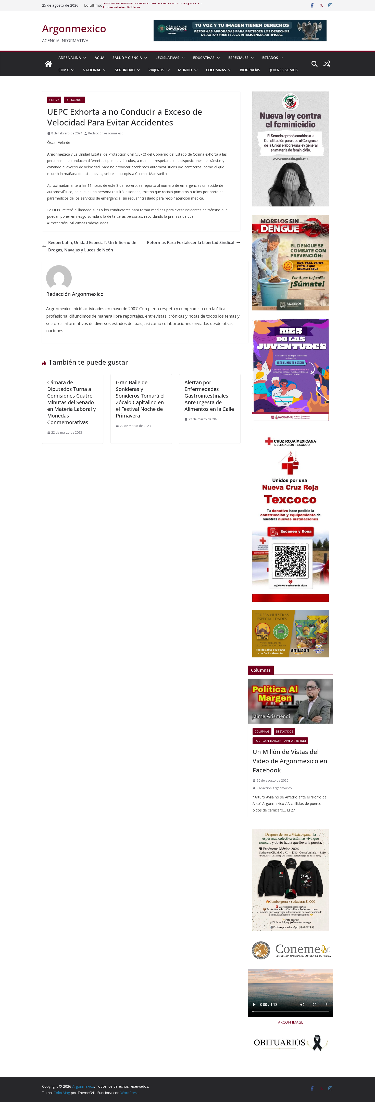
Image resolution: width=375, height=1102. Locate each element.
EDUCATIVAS (204, 57)
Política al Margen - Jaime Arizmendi (280, 741)
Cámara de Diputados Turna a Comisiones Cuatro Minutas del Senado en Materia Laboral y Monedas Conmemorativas (71, 402)
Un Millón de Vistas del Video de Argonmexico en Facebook (290, 760)
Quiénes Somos (283, 69)
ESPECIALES (238, 57)
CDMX (63, 69)
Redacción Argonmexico (105, 133)
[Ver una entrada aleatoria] (327, 64)
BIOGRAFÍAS (250, 69)
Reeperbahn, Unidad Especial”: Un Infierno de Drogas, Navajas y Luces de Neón (92, 246)
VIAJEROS (156, 69)
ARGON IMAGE (290, 1022)
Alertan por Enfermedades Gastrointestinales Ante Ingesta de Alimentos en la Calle (209, 395)
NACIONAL (92, 69)
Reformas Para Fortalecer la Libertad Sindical (190, 242)
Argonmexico (74, 28)
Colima (54, 100)
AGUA (99, 57)
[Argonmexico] (48, 64)
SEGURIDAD (125, 69)
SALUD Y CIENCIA (127, 57)
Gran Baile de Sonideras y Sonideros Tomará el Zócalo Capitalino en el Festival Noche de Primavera (140, 399)
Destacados (74, 100)
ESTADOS (270, 57)
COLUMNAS (216, 69)
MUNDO (185, 69)
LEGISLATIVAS (167, 57)
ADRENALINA (69, 57)
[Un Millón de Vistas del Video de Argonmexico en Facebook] (290, 701)
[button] (83, 57)
